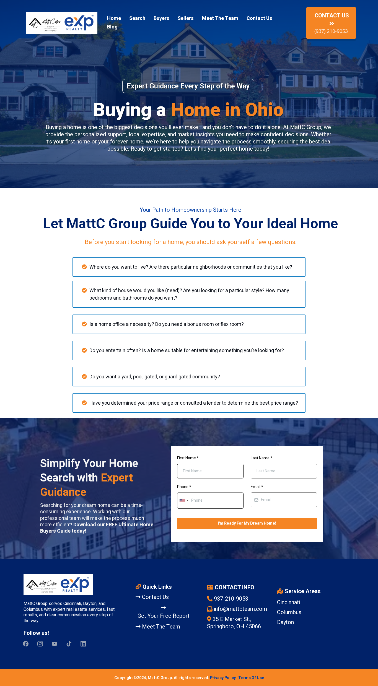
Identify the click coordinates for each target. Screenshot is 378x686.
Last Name (261, 458)
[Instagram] (40, 644)
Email (257, 487)
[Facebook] (26, 644)
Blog (112, 27)
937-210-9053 (231, 599)
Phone (184, 487)
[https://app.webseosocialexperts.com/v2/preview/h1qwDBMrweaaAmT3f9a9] (68, 584)
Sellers (186, 18)
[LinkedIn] (83, 644)
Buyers (161, 18)
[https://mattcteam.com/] (61, 23)
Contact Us (259, 18)
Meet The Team (220, 18)
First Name (188, 458)
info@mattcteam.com (240, 609)
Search (137, 18)
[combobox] (183, 500)
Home (114, 18)
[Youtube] (54, 644)
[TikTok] (69, 644)
